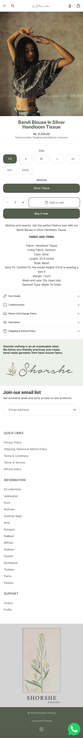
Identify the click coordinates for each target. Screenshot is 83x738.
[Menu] (4, 5)
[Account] (70, 6)
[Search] (12, 6)
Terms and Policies (41, 720)
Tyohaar (9, 569)
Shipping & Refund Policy (22, 330)
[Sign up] (74, 410)
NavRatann (11, 562)
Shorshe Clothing (46, 712)
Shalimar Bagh (13, 516)
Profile (8, 609)
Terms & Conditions (16, 455)
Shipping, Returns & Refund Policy (25, 449)
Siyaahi (8, 556)
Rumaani (9, 529)
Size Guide (14, 296)
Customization (16, 304)
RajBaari (9, 536)
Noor (7, 522)
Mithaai (8, 542)
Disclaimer (14, 322)
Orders (8, 603)
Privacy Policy (13, 442)
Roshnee (9, 509)
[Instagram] (41, 729)
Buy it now (41, 213)
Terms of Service (14, 462)
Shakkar (9, 549)
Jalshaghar (11, 496)
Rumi (7, 502)
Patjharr (9, 582)
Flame (7, 576)
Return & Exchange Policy (22, 313)
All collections (12, 489)
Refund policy (12, 469)
